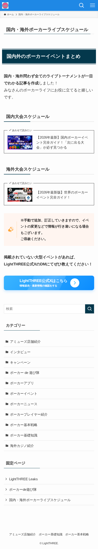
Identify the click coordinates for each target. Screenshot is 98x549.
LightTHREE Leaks (23, 479)
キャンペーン (20, 362)
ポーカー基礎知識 (23, 435)
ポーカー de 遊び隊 (24, 373)
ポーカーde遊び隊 (23, 489)
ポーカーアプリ (22, 383)
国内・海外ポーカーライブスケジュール (40, 500)
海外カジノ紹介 (22, 446)
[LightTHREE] (5, 5)
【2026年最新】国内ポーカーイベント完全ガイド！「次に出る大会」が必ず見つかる (62, 142)
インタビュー (20, 352)
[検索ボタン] (81, 5)
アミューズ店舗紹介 (25, 341)
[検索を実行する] (89, 309)
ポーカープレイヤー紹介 (29, 414)
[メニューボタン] (92, 5)
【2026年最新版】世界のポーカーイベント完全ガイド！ (62, 194)
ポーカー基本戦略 (23, 425)
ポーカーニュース (23, 404)
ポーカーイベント (23, 393)
